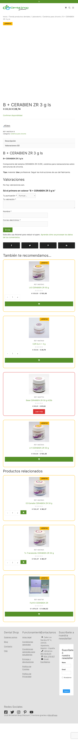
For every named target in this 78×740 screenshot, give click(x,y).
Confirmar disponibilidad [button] (12, 115)
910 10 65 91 (46, 654)
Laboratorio (36, 17)
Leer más (39, 412)
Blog (6, 642)
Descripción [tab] (10, 141)
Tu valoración (9, 199)
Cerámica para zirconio (52, 17)
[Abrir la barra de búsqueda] (69, 8)
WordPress (52, 715)
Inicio (5, 17)
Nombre (7, 211)
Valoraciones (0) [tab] (12, 146)
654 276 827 (49, 656)
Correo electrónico (12, 220)
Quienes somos (10, 637)
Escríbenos (45, 662)
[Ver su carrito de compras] (66, 8)
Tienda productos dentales (19, 17)
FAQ (6, 651)
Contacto (8, 646)
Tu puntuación (10, 196)
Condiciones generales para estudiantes (28, 652)
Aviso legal (26, 637)
